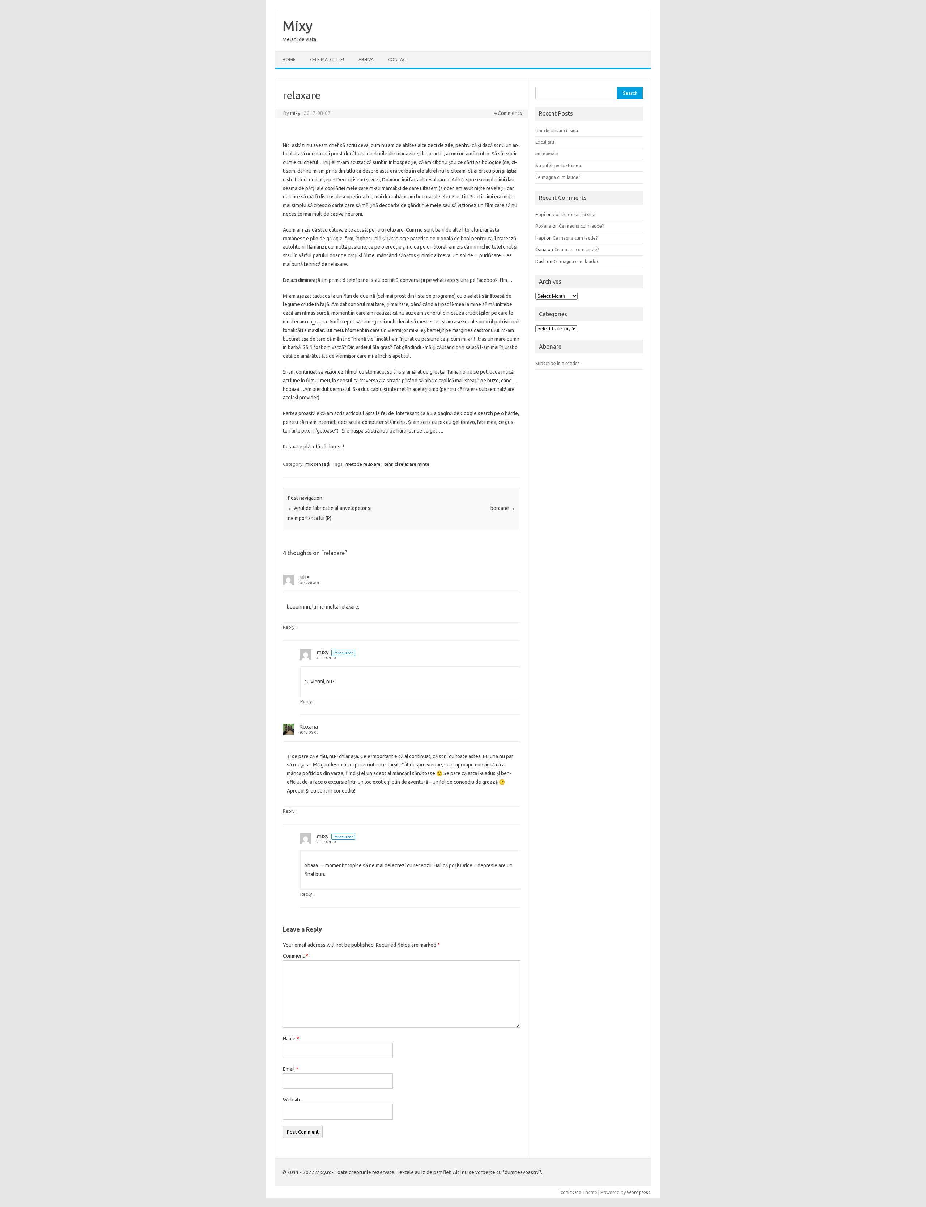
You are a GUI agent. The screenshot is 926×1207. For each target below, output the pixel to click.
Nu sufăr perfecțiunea (558, 165)
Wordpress (638, 1192)
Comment (295, 956)
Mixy (298, 25)
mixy (295, 113)
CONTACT (398, 59)
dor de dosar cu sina (556, 130)
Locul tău (544, 142)
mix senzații (317, 464)
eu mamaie (546, 153)
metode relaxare (363, 464)
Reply (288, 627)
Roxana (308, 726)
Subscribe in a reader (557, 363)
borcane (502, 508)
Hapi (540, 214)
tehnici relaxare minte (406, 464)
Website (292, 1100)
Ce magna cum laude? (558, 177)
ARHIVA (366, 59)
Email (290, 1069)
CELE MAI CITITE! (327, 59)
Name (291, 1038)
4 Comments (508, 113)
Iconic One (570, 1192)
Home (289, 59)
